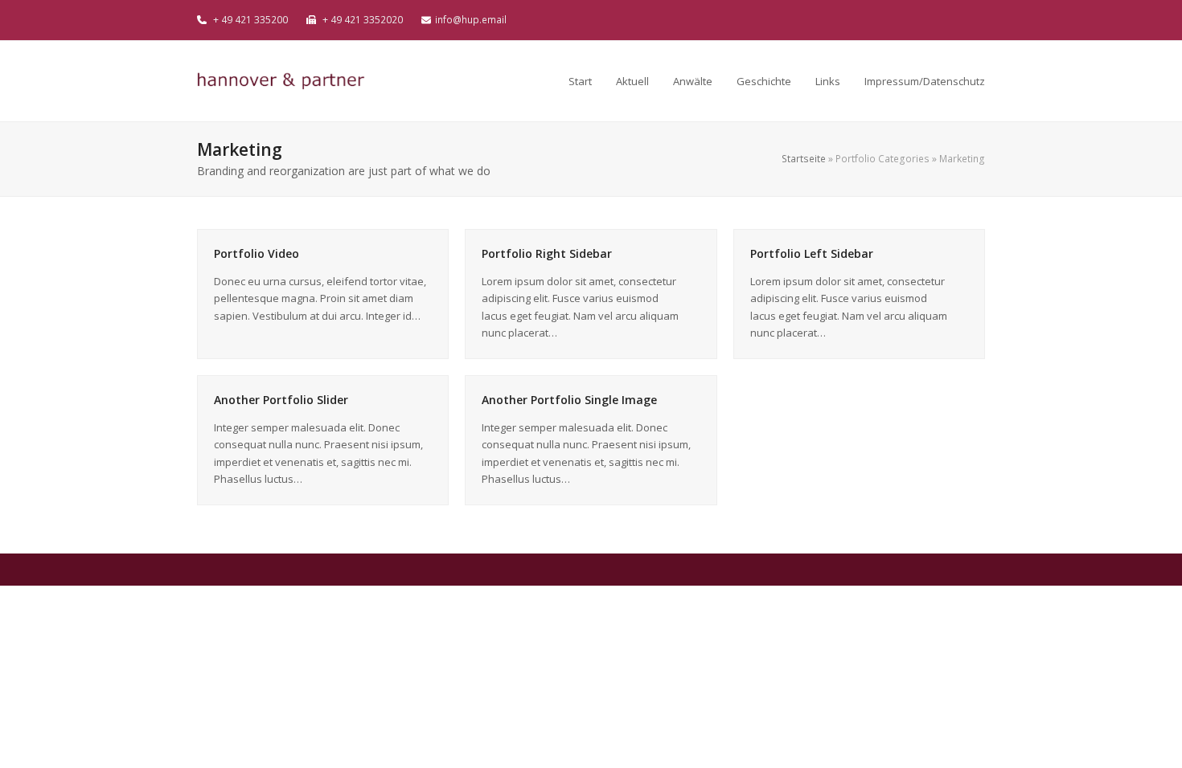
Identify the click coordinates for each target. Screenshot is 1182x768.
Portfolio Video (256, 253)
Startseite (804, 158)
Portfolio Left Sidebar (811, 253)
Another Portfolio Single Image (569, 399)
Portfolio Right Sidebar (547, 253)
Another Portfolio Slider (281, 399)
